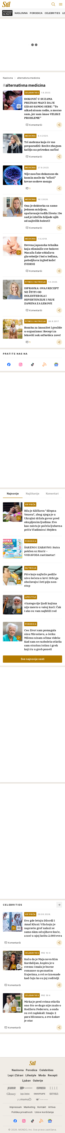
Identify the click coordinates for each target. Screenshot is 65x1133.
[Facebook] (9, 364)
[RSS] (44, 364)
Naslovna (8, 78)
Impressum (16, 1107)
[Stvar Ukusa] (42, 1099)
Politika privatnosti (22, 1112)
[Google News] (56, 364)
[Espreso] (41, 1088)
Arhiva (51, 1107)
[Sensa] (53, 1094)
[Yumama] (24, 1099)
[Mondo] (26, 1088)
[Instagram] (21, 364)
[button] (34, 125)
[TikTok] (32, 364)
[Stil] (5, 4)
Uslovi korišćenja (44, 1112)
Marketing (29, 1107)
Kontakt (41, 1107)
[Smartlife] (39, 1094)
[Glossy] (11, 1094)
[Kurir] (11, 1088)
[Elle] (53, 1088)
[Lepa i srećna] (24, 1094)
